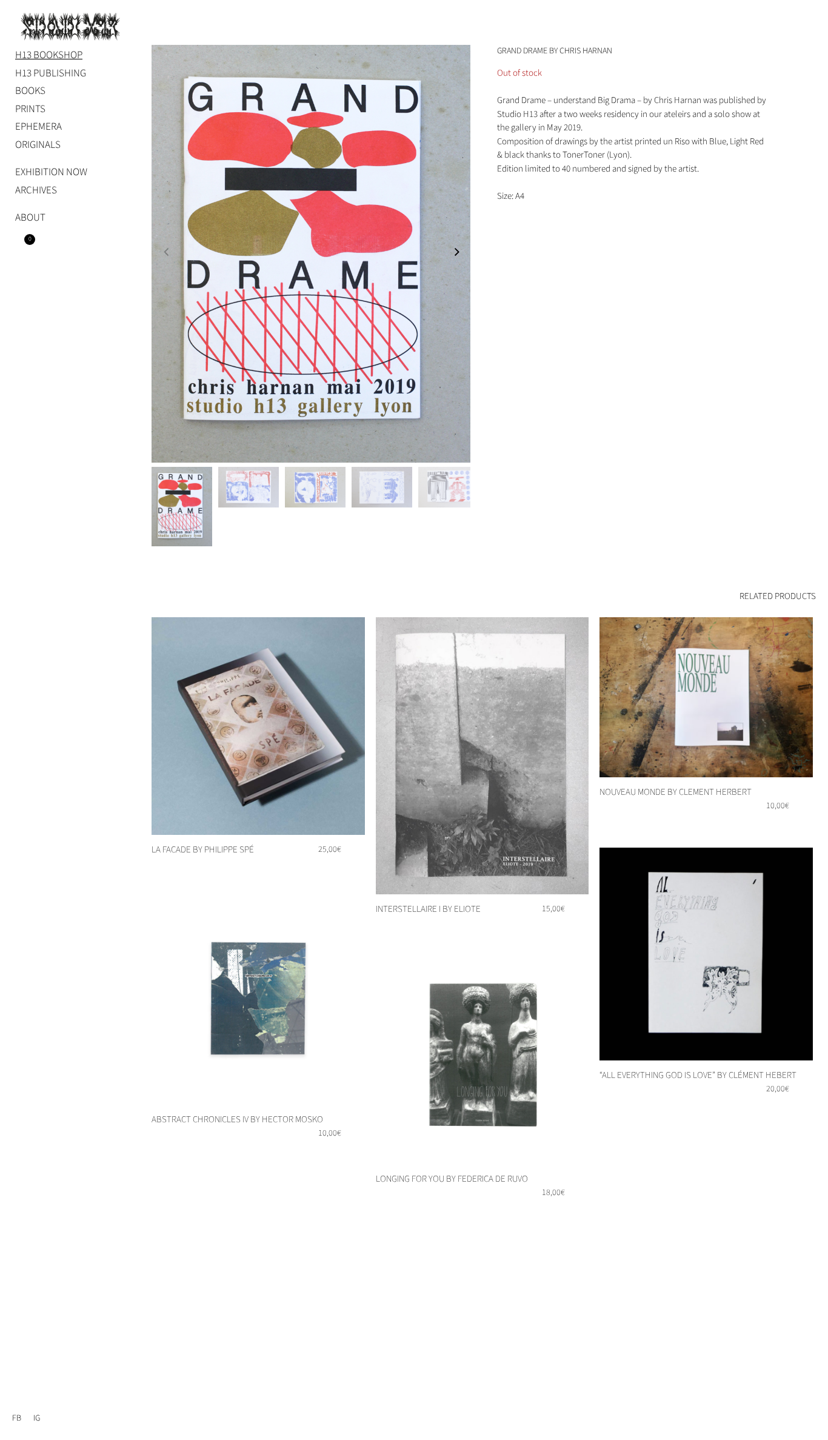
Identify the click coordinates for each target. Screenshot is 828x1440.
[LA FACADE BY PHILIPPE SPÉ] (258, 726)
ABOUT (30, 217)
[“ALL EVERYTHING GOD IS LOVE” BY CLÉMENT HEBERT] (706, 954)
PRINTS (30, 109)
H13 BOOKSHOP (48, 55)
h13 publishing (50, 73)
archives (36, 190)
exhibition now (51, 172)
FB (16, 1418)
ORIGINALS (38, 145)
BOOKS (30, 91)
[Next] (460, 256)
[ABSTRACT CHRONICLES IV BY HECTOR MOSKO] (258, 998)
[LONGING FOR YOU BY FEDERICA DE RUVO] (482, 1058)
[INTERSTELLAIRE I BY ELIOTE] (482, 755)
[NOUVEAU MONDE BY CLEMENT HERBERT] (706, 697)
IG (36, 1418)
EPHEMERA (38, 126)
